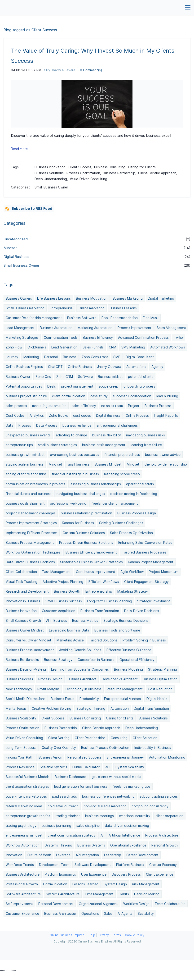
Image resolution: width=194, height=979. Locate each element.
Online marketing (92, 308)
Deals (51, 386)
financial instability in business (75, 474)
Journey (12, 357)
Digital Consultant (140, 357)
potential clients (140, 377)
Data (9, 425)
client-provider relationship (166, 464)
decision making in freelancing (133, 494)
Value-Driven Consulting (88, 179)
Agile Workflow (132, 572)
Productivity (89, 699)
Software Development (93, 865)
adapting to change (71, 435)
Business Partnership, (120, 173)
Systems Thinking (58, 845)
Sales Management (171, 328)
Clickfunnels (36, 347)
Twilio (178, 337)
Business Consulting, (111, 167)
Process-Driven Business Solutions (86, 542)
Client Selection (145, 738)
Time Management (99, 894)
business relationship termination (86, 513)
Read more (19, 149)
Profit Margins (48, 689)
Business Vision (50, 757)
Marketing (31, 357)
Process (24, 425)
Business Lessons (123, 308)
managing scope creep (122, 474)
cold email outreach (63, 806)
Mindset (10, 248)
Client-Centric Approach (101, 728)
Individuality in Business (152, 748)
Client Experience (159, 874)
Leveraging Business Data (69, 630)
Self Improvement (19, 904)
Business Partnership (60, 728)
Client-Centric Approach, (158, 173)
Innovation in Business (23, 601)
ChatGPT (55, 367)
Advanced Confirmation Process (143, 337)
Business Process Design (136, 513)
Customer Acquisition (58, 611)
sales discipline (88, 825)
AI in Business (56, 620)
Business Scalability (21, 718)
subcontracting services (159, 796)
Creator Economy (163, 865)
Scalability (146, 913)
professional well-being (68, 503)
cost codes (82, 415)
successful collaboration (132, 396)
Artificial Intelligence (124, 835)
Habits (124, 894)
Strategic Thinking (90, 708)
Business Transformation (99, 611)
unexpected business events (28, 435)
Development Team (54, 865)
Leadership (112, 855)
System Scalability (129, 767)
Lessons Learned (85, 884)
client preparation (169, 816)
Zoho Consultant (95, 357)
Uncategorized (16, 239)
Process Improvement (134, 328)
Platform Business (130, 865)
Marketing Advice (70, 640)
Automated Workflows (167, 347)
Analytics (37, 415)
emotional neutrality (134, 816)
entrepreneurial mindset (24, 835)
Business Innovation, (51, 167)
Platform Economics (60, 874)
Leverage (63, 855)
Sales (108, 913)
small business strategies (57, 445)
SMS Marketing (133, 347)
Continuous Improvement (95, 572)
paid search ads (64, 796)
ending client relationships (26, 474)
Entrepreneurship (98, 591)
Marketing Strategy (132, 591)
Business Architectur (60, 913)
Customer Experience (22, 913)
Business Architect (82, 679)
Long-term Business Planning (109, 601)
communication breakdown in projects (35, 484)
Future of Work (39, 855)
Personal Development (56, 904)
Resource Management (125, 689)
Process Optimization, (84, 173)
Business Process (158, 406)
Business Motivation (91, 298)
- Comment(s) (90, 70)
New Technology (19, 689)
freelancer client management (115, 503)
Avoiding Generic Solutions (80, 650)
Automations (136, 367)
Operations (90, 913)
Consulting (119, 738)
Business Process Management (30, 542)
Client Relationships (90, 738)
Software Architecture (23, 894)
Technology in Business (83, 689)
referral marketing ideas (24, 806)
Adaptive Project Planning (63, 582)
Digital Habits (157, 699)
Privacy (103, 935)
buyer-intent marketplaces (26, 796)
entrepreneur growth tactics (28, 816)
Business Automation (56, 328)
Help (91, 935)
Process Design (50, 679)
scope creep (108, 386)
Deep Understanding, (52, 179)
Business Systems (91, 845)
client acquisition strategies (27, 786)
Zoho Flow (14, 347)
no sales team (112, 406)
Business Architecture (23, 874)
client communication (68, 396)
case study (99, 396)
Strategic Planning (162, 669)
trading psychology (21, 825)
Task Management (56, 572)
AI (102, 835)
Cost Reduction (160, 689)
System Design (115, 884)
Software (85, 377)
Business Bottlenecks (22, 660)
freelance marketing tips (131, 786)
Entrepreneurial (61, 308)
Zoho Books (58, 415)
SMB (116, 357)
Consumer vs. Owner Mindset (28, 640)
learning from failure (146, 445)
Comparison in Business (96, 660)
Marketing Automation (95, 328)
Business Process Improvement (30, 650)
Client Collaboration (21, 572)
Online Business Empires (24, 367)
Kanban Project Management (150, 562)
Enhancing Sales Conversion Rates (145, 542)
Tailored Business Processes (144, 552)
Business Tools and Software (117, 630)
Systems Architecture (62, 894)
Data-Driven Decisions (141, 611)
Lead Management (20, 328)
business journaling (56, 825)
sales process (16, 406)
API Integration (87, 855)
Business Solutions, (50, 173)
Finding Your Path (19, 757)
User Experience (93, 874)
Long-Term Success (21, 748)
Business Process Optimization (105, 748)
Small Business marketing (25, 308)
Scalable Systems (53, 767)
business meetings (99, 816)
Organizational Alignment (98, 904)
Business (69, 357)
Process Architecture (161, 835)
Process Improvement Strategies (31, 523)
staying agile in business (25, 464)
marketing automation (49, 406)
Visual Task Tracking (21, 582)
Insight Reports (166, 415)
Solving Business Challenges (121, 523)
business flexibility (106, 435)
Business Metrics (85, 620)
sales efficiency (84, 406)
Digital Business (16, 256)
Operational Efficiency (136, 660)
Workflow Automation (23, 845)
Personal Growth (164, 845)
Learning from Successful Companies (80, 669)
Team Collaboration (170, 904)
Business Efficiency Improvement (91, 552)
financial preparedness (122, 455)
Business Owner (18, 377)
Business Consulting (85, 718)
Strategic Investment (153, 601)
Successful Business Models (27, 777)
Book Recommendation (119, 318)
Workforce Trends (20, 865)
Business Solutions (153, 718)
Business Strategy (58, 660)
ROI (107, 767)
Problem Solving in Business (144, 640)
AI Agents (125, 913)
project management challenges (31, 513)
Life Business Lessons (54, 298)
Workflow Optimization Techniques (33, 552)
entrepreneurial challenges (117, 425)
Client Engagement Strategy (146, 582)
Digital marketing (161, 298)
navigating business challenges (81, 494)
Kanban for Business (78, 523)
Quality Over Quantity (59, 748)
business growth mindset (25, 455)
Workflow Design (136, 904)
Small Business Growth (23, 620)
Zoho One (43, 377)
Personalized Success (84, 757)
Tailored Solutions (103, 640)
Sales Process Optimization (131, 533)
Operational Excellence (128, 845)
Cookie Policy (134, 935)
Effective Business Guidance (128, 650)
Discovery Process (126, 874)
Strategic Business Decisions (125, 620)
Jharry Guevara (63, 70)
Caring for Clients (119, 718)
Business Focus (62, 699)
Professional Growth (22, 884)
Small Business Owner (51, 187)
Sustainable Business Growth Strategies (91, 562)
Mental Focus (16, 708)
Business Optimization (160, 679)
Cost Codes (15, 415)
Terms (116, 935)
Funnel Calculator (86, 767)
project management (77, 386)
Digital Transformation (151, 708)
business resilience (76, 425)
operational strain (140, 484)
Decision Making (146, 894)
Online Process (137, 415)
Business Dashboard (70, 777)
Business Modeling (128, 669)
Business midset (110, 377)
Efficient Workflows (103, 582)
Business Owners (19, 298)
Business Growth (67, 591)
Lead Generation (64, 347)
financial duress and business (28, 494)
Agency (157, 367)
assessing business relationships (96, 484)
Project (133, 406)
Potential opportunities (24, 386)
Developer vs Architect (120, 679)
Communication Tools (61, 337)
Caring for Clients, (143, 167)
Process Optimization (22, 728)
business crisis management (103, 445)
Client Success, (81, 167)
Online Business (80, 367)
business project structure (26, 396)
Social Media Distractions (25, 699)
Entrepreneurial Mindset (122, 699)
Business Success (19, 679)
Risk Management (145, 884)
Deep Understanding (141, 728)
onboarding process (139, 386)
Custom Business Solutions (84, 533)
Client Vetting (59, 738)
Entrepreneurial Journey (125, 757)
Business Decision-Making (26, 669)
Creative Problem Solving (51, 708)
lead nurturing (167, 396)
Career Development (142, 855)
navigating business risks (145, 435)
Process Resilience (20, 767)
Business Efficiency (98, 337)
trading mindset (67, 816)
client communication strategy (71, 835)
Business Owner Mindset (25, 630)
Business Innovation (21, 611)
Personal (51, 357)
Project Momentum (163, 572)
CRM (112, 347)
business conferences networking (108, 796)
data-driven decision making (127, 825)
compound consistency (150, 806)
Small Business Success (63, 601)
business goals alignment (25, 503)
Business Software (81, 318)
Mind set (55, 464)
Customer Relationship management (34, 318)
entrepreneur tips (19, 445)
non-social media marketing (105, 806)
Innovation (14, 855)
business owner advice (163, 455)
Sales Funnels (93, 347)
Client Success (52, 718)
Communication (55, 884)
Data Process (46, 425)
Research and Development (27, 591)
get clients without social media (116, 777)
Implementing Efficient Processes (31, 533)
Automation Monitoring (167, 757)
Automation (119, 708)
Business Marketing (128, 298)
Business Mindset (108, 464)
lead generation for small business (80, 786)
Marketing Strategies (22, 337)
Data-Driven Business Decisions (30, 562)
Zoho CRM (64, 377)
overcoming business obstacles (74, 455)
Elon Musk (151, 318)
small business (78, 464)
